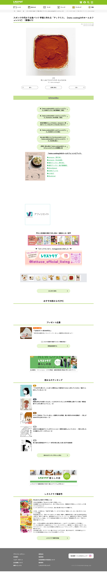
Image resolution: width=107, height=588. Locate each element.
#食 (82, 24)
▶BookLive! (51, 176)
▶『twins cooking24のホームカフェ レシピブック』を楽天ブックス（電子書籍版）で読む (53, 109)
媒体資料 (41, 562)
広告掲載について (18, 562)
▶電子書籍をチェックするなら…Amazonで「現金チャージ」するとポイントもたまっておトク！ (53, 123)
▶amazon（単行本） (54, 157)
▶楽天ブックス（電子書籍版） (57, 165)
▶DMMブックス (52, 171)
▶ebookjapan (52, 168)
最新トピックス (17, 565)
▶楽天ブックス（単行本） (56, 163)
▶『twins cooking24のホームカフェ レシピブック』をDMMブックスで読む (53, 131)
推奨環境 (41, 557)
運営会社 (41, 554)
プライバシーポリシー (19, 554)
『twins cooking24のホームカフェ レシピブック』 (64, 153)
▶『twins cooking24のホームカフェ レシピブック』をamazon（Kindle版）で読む (53, 116)
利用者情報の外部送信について (47, 560)
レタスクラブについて (44, 565)
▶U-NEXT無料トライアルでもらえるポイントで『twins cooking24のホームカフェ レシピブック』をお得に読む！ (53, 139)
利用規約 (15, 557)
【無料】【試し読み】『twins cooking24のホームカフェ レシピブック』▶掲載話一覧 (53, 147)
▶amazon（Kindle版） (55, 160)
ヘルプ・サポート (18, 560)
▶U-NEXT (50, 173)
